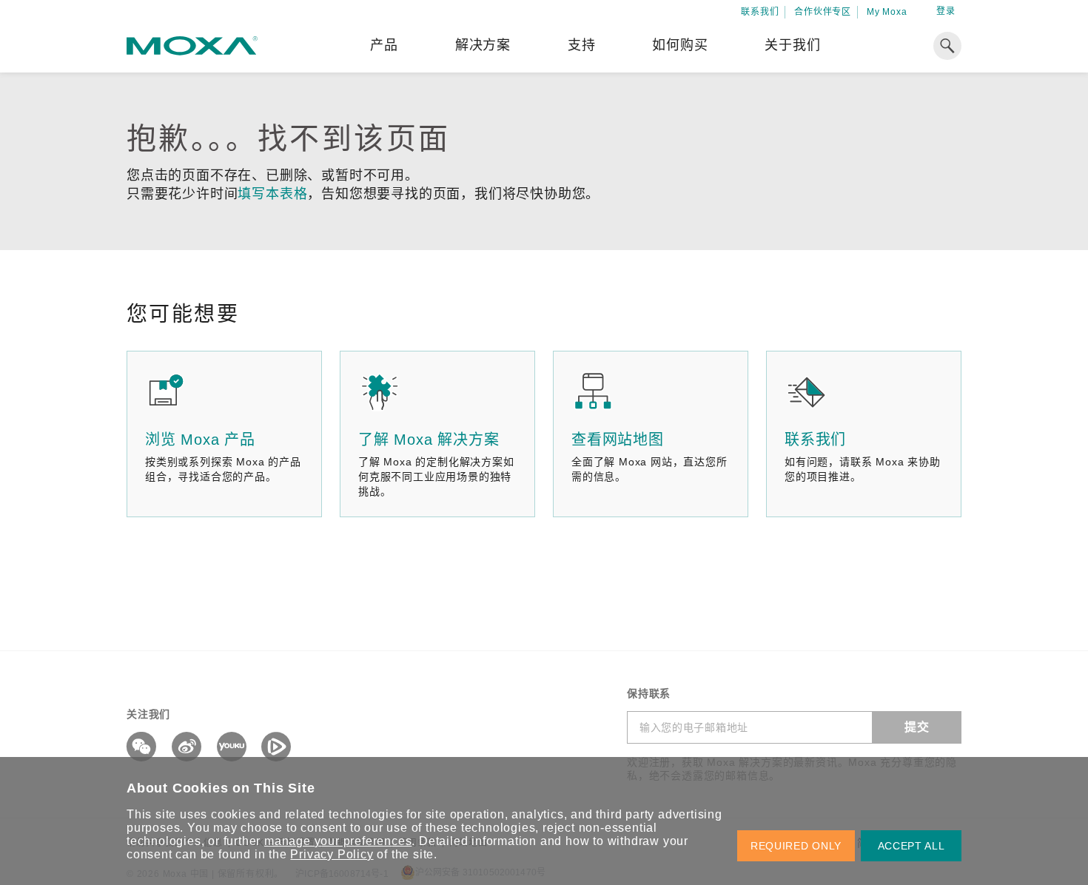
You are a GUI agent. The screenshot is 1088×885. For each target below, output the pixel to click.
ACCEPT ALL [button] (911, 846)
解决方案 (483, 45)
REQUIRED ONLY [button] (796, 846)
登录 (946, 11)
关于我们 (792, 45)
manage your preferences (338, 841)
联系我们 (760, 12)
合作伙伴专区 (822, 12)
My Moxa (887, 12)
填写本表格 (272, 193)
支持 (582, 45)
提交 (917, 727)
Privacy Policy (331, 854)
